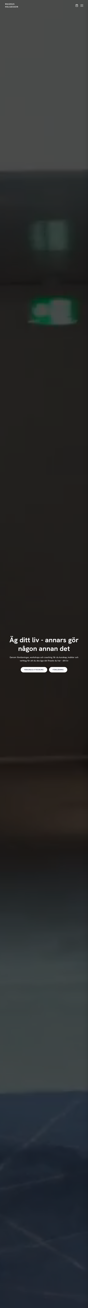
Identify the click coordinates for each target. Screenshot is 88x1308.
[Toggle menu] (82, 5)
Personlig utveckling (34, 670)
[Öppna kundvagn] (76, 5)
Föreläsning (58, 670)
